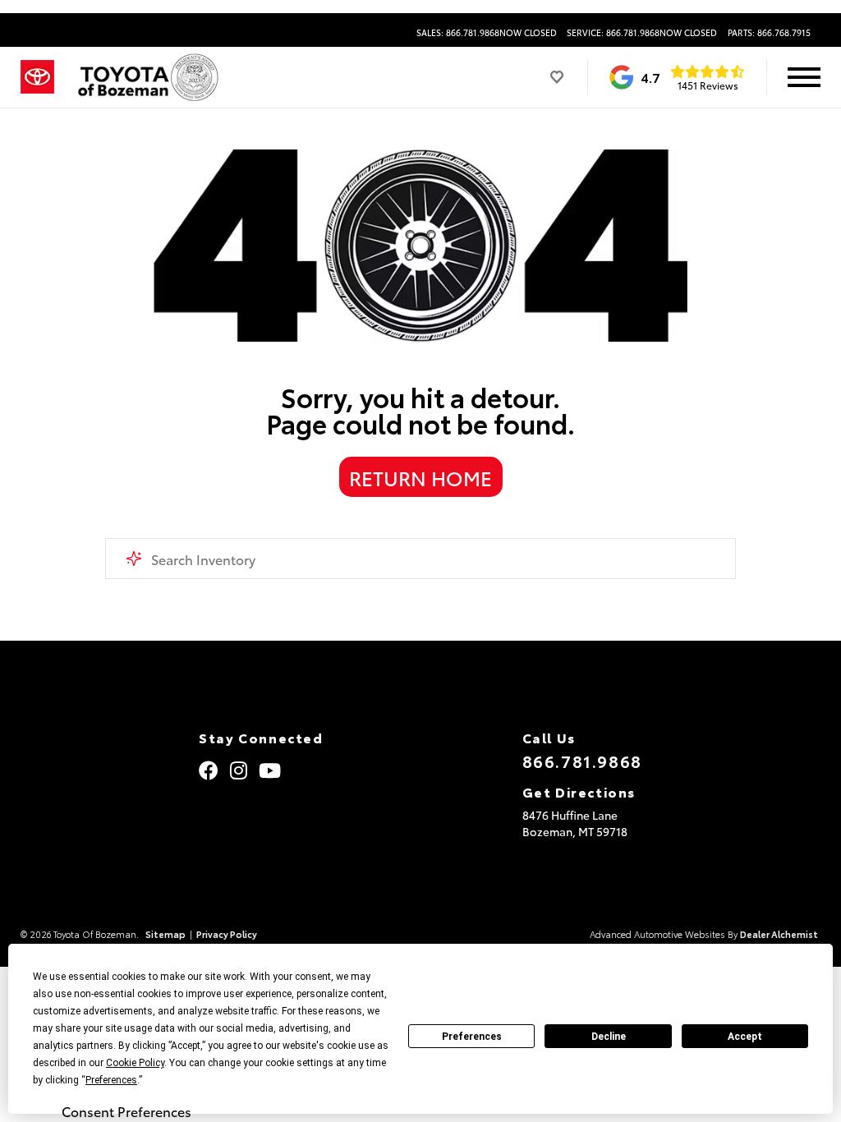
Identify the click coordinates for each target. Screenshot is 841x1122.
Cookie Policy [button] (135, 1063)
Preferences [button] (111, 1080)
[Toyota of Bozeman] (146, 77)
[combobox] (420, 558)
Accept (745, 1036)
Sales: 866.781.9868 (486, 33)
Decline (608, 1036)
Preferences (472, 1036)
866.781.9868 (582, 760)
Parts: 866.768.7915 (769, 33)
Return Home (420, 477)
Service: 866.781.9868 (642, 33)
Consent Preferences (126, 1111)
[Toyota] (37, 77)
